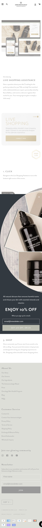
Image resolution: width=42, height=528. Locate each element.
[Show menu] (2, 4)
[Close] (39, 197)
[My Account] (35, 4)
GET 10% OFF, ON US (21, 328)
